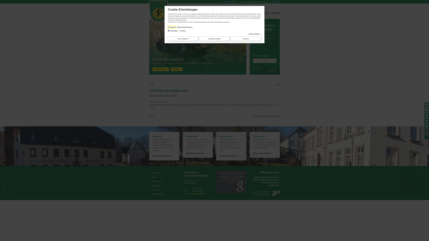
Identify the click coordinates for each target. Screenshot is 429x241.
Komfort (183, 31)
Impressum (172, 27)
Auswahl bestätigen (214, 39)
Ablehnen (246, 39)
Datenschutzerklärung (184, 27)
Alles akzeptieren (183, 39)
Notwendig (173, 31)
